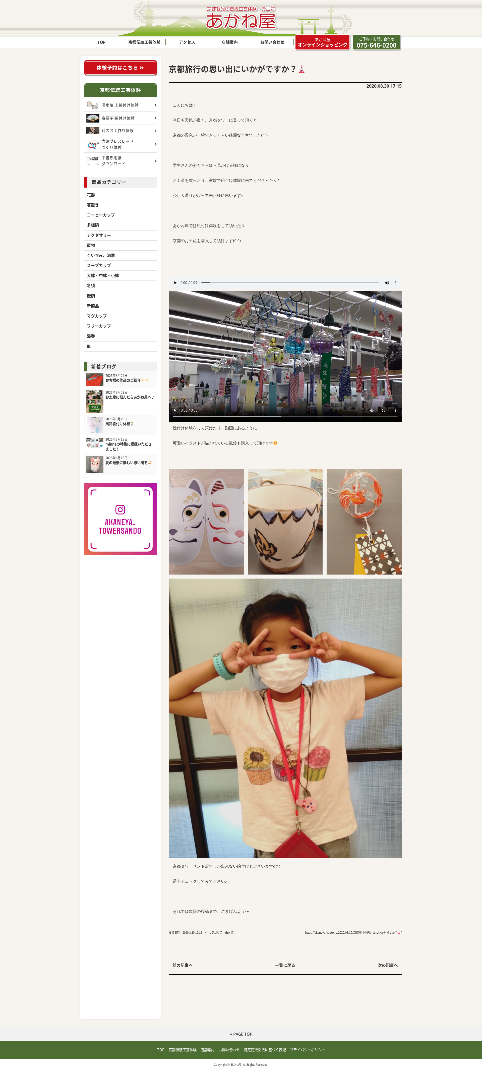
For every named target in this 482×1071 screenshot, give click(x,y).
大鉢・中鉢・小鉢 (103, 275)
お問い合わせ (272, 42)
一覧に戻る (285, 965)
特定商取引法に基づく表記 (265, 1050)
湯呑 (91, 336)
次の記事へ (388, 965)
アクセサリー (99, 235)
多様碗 (93, 225)
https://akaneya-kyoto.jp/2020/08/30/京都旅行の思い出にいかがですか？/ (353, 932)
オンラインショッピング (322, 42)
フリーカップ (99, 326)
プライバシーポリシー (307, 1050)
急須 (91, 286)
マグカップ (97, 316)
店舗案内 (230, 42)
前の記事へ (182, 965)
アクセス (187, 42)
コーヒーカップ (101, 215)
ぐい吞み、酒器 (101, 255)
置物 (91, 245)
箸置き (93, 205)
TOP (101, 42)
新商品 (93, 306)
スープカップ (99, 265)
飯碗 (91, 296)
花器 (91, 195)
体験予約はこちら (118, 67)
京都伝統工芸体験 (144, 42)
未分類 (229, 932)
